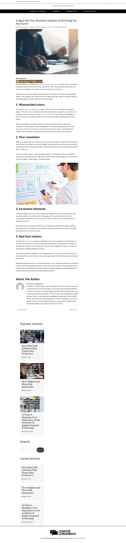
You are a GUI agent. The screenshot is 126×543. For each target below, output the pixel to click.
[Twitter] (20, 81)
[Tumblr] (37, 81)
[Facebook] (17, 81)
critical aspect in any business (48, 84)
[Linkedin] (27, 81)
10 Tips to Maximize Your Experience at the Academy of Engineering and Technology (31, 421)
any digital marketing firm (31, 109)
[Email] (34, 81)
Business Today (46, 27)
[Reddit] (24, 81)
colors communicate (48, 114)
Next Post (74, 310)
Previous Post (21, 310)
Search (40, 450)
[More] (40, 81)
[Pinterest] (30, 81)
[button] (109, 1)
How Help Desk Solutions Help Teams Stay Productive (30, 349)
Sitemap (82, 538)
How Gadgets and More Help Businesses (31, 384)
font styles (29, 241)
